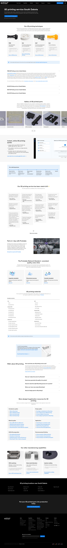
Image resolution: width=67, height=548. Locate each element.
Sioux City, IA (10, 488)
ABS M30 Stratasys (38, 317)
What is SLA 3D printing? (14, 414)
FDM (8, 34)
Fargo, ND (25, 488)
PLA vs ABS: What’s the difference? (16, 422)
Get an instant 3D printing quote (33, 506)
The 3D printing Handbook (41, 520)
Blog (46, 527)
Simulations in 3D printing (15, 435)
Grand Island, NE (11, 490)
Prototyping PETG (11, 308)
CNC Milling (30, 522)
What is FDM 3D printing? (15, 412)
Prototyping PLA (11, 315)
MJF (35, 34)
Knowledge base (39, 519)
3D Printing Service (31, 519)
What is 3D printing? (14, 411)
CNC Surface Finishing (31, 524)
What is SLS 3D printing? (14, 415)
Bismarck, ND (26, 486)
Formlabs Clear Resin (11, 323)
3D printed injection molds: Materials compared (19, 427)
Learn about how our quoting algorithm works (16, 156)
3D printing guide (39, 522)
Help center (56, 522)
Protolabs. (42, 294)
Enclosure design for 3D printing (42, 414)
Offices (55, 519)
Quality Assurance (22, 522)
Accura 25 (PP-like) (38, 323)
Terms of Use (47, 525)
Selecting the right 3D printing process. (41, 62)
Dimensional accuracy (28, 270)
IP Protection (22, 523)
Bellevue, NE (40, 488)
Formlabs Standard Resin (12, 321)
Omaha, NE (40, 486)
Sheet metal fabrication (29, 451)
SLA (48, 34)
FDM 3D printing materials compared (17, 424)
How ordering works (23, 520)
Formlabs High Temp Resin (12, 330)
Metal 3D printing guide (40, 526)
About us (21, 519)
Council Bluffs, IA (41, 490)
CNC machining (10, 451)
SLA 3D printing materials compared (17, 425)
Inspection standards (10, 270)
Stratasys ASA (37, 315)
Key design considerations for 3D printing (44, 411)
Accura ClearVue (37, 324)
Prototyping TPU (11, 312)
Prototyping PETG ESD (12, 317)
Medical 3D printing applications (42, 425)
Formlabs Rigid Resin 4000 (12, 326)
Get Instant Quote (56, 523)
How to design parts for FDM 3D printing (44, 412)
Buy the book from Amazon (22, 353)
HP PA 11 (36, 304)
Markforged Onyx (38, 312)
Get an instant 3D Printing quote (10, 16)
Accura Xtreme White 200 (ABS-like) (41, 326)
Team (46, 520)
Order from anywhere (40, 527)
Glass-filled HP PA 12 (38, 306)
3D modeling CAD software (15, 434)
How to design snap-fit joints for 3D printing (44, 415)
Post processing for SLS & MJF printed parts (44, 437)
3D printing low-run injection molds (43, 422)
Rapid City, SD (56, 486)
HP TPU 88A (37, 308)
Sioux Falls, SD (10, 486)
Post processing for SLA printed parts (43, 435)
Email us (55, 520)
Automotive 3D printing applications (43, 427)
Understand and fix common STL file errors (18, 437)
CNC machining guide (40, 523)
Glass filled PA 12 (11, 304)
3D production (43, 106)
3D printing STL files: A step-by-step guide (18, 439)
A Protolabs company (23, 524)
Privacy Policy (47, 524)
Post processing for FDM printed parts (43, 434)
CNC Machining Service (32, 520)
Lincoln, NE (26, 490)
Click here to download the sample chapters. (29, 349)
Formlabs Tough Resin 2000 (12, 324)
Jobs (46, 519)
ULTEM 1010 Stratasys (38, 319)
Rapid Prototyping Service (32, 529)
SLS (21, 34)
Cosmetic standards (46, 270)
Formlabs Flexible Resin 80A (13, 328)
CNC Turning (30, 523)
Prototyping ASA (11, 310)
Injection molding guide (40, 524)
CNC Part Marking (31, 526)
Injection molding (46, 451)
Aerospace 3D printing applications (43, 424)
